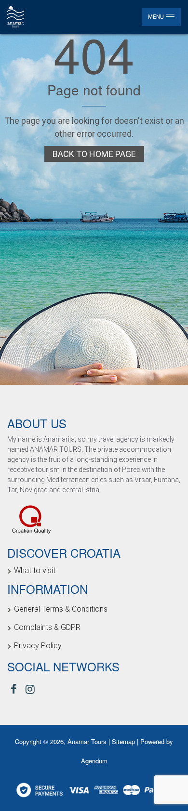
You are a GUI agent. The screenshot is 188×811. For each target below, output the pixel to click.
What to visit (34, 570)
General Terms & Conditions (60, 609)
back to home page (94, 154)
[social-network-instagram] (30, 689)
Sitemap (124, 741)
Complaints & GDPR (47, 627)
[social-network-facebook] (13, 689)
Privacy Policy (38, 645)
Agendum (94, 760)
